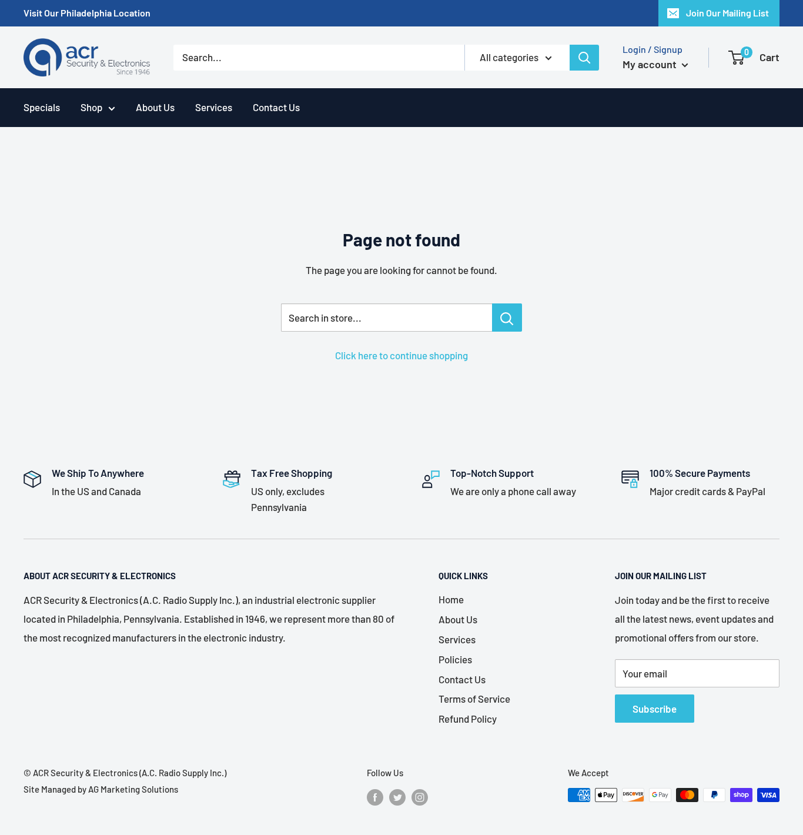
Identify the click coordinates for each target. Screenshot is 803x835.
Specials (42, 107)
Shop (91, 107)
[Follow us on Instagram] (419, 797)
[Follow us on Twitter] (397, 797)
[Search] (584, 58)
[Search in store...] (507, 317)
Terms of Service (474, 698)
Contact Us (276, 107)
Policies (455, 659)
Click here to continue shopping (401, 355)
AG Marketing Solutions (133, 789)
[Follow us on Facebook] (375, 797)
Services (213, 107)
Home (451, 599)
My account (651, 64)
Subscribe (655, 708)
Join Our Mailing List (727, 12)
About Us (155, 107)
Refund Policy (468, 718)
